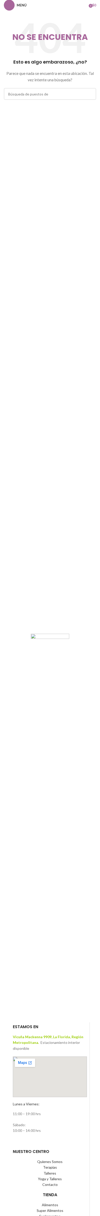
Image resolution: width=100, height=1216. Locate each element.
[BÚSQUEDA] (90, 94)
